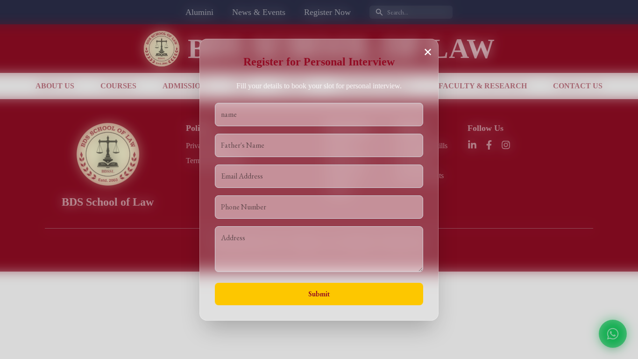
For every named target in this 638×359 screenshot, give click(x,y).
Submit (319, 294)
